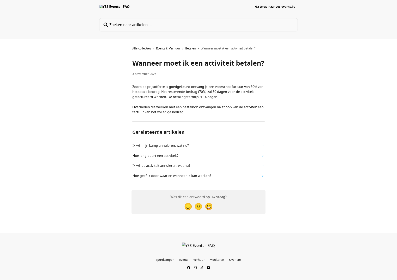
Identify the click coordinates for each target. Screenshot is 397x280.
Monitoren (217, 260)
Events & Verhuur (168, 48)
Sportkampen (165, 260)
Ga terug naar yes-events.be (275, 6)
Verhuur (199, 260)
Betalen (190, 48)
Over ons (235, 260)
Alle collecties (141, 48)
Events (183, 260)
